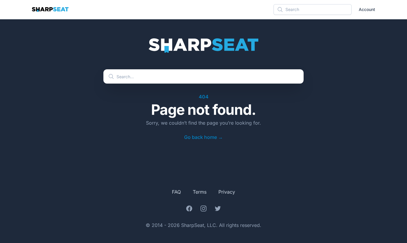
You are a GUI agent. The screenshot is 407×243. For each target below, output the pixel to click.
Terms (199, 192)
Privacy (226, 192)
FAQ (176, 192)
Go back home (203, 137)
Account (367, 9)
